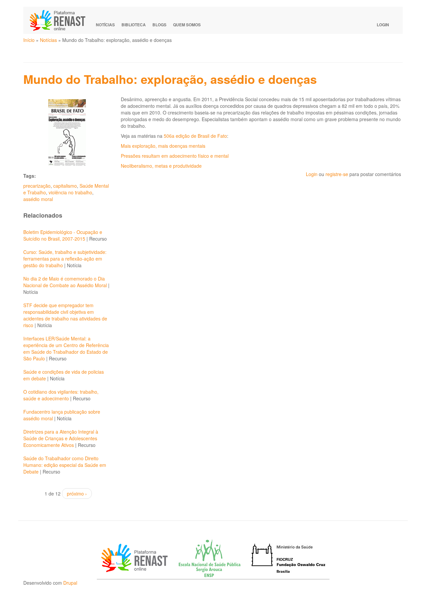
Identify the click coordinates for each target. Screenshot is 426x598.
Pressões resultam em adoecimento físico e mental (175, 155)
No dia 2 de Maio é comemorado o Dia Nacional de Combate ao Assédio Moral (65, 282)
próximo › (77, 493)
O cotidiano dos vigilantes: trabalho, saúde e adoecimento (61, 395)
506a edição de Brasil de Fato (195, 135)
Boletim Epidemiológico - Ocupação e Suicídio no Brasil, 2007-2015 (62, 235)
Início (29, 40)
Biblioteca (133, 25)
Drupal (70, 582)
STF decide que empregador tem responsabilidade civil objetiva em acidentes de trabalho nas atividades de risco (65, 315)
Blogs (159, 25)
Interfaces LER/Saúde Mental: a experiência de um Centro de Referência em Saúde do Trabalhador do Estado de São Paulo (66, 348)
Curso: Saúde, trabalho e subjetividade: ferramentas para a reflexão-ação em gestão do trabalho (64, 259)
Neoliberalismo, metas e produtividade (161, 165)
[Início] (61, 20)
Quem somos (187, 25)
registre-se (336, 174)
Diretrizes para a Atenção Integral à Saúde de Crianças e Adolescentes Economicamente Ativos (60, 438)
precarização (37, 185)
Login (383, 25)
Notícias (105, 25)
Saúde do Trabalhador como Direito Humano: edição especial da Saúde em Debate (64, 465)
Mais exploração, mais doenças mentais (163, 145)
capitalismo (65, 185)
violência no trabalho (70, 192)
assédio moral (38, 199)
